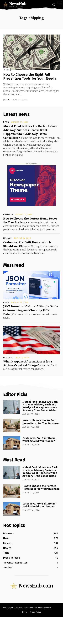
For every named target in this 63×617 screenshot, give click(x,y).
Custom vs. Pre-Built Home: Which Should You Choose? (39, 440)
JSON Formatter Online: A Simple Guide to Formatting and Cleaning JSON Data (30, 310)
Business (8, 215)
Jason (6, 99)
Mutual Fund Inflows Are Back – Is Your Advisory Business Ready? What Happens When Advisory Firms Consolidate (40, 406)
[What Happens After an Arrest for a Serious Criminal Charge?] (31, 340)
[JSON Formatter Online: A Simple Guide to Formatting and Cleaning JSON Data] (31, 285)
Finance (7, 238)
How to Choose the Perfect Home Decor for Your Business (41, 422)
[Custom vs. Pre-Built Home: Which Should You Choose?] (11, 443)
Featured (8, 358)
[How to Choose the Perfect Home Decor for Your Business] (11, 425)
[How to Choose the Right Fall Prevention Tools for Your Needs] (31, 52)
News (7, 70)
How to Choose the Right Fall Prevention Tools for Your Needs (29, 76)
